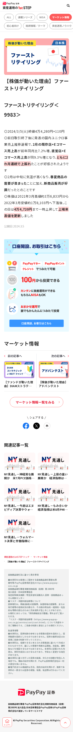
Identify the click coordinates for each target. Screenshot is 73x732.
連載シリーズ (25, 17)
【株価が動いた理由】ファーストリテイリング (27, 561)
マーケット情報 (60, 17)
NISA (42, 17)
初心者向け (13, 25)
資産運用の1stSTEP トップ (16, 556)
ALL (9, 17)
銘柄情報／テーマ (35, 25)
